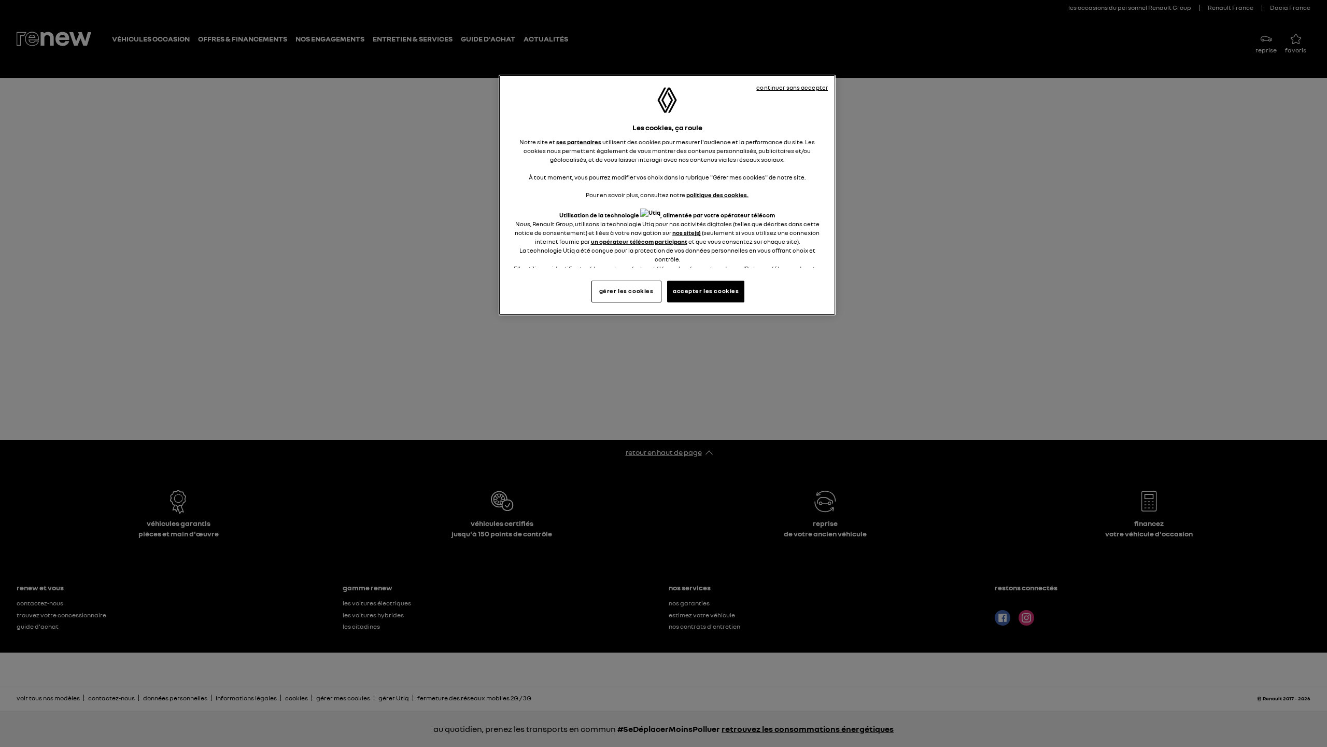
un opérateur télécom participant (639, 241)
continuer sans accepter (792, 87)
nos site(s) (686, 233)
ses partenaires (578, 142)
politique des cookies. (717, 195)
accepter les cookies (706, 291)
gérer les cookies (626, 291)
